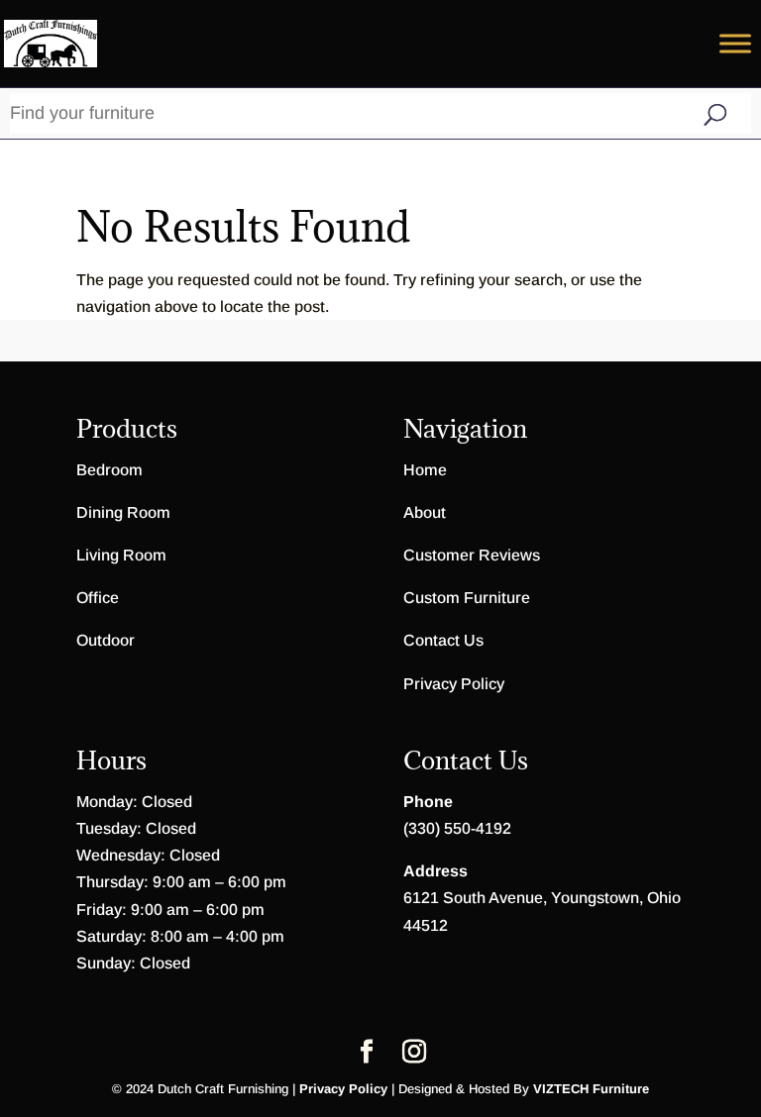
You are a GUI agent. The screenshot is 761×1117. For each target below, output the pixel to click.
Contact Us (443, 640)
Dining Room (123, 512)
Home (425, 469)
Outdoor (105, 640)
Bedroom (109, 469)
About (424, 512)
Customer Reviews (471, 555)
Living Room (121, 555)
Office (97, 597)
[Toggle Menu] (735, 43)
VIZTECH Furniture (591, 1088)
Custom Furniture (466, 597)
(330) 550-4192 (457, 828)
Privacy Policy (453, 683)
